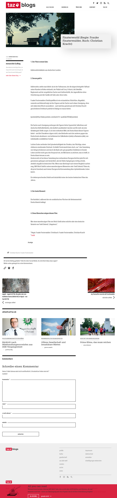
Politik (61, 450)
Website (4, 422)
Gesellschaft (63, 457)
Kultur (61, 454)
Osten (61, 471)
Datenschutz (89, 454)
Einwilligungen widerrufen (93, 461)
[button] (9, 268)
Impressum (88, 450)
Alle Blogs (50, 7)
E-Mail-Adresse (6, 413)
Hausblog (65, 7)
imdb (33, 235)
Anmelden (88, 457)
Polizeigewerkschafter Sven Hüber (13, 338)
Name (4, 404)
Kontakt (92, 7)
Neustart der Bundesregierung (89, 338)
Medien (61, 464)
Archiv (61, 467)
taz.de (105, 7)
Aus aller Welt (63, 461)
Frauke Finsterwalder (26, 253)
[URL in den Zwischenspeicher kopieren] (5, 268)
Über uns (79, 7)
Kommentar (6, 379)
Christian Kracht (15, 253)
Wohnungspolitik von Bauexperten (52, 338)
